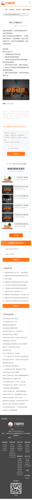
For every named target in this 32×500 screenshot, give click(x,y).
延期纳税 (5, 410)
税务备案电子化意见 (14, 347)
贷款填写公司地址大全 (9, 331)
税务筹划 (20, 460)
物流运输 (12, 448)
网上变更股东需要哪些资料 (10, 328)
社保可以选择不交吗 (8, 318)
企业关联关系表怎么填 (21, 337)
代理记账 (12, 418)
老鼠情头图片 (17, 378)
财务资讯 (20, 471)
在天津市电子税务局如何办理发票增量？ (16, 285)
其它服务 (5, 450)
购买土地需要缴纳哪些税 (21, 375)
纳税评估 (20, 467)
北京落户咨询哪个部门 (9, 391)
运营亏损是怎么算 (8, 385)
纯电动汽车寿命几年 (8, 394)
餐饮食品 (12, 445)
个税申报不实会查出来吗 (21, 359)
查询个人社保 (18, 397)
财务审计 (27, 448)
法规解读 (20, 459)
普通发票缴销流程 (21, 391)
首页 (6, 9)
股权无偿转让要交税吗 (9, 400)
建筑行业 (12, 452)
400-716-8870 (18, 429)
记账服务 (27, 445)
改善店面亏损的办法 (8, 363)
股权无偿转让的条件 (8, 359)
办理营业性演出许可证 (22, 400)
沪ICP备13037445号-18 (18, 437)
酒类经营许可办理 (21, 369)
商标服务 (20, 445)
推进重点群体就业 (8, 378)
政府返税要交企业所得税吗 (10, 344)
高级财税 (27, 450)
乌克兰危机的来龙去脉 (9, 407)
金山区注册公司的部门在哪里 (11, 372)
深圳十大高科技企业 (8, 375)
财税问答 (18, 9)
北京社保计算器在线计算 (21, 356)
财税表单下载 (20, 473)
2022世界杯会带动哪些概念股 (11, 366)
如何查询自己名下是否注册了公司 (14, 291)
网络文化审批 (12, 455)
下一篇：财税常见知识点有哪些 (17, 164)
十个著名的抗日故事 (21, 407)
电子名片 (27, 462)
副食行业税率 (8, 279)
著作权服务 (19, 448)
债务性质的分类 (7, 350)
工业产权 (17, 381)
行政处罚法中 (19, 331)
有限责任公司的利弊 (8, 397)
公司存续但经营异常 (8, 381)
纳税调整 (20, 466)
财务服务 (27, 452)
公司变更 (5, 446)
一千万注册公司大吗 (8, 356)
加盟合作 (27, 478)
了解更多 (16, 235)
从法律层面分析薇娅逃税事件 (11, 388)
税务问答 (20, 464)
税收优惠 (20, 462)
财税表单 (20, 469)
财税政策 (11, 9)
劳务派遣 (12, 450)
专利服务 (20, 446)
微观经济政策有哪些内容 (9, 325)
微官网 (27, 460)
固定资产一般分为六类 (20, 385)
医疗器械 (12, 446)
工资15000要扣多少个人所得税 (11, 353)
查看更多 (16, 306)
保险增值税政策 (13, 410)
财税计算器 (19, 474)
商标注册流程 (19, 418)
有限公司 (5, 347)
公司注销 (5, 448)
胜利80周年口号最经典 (18, 404)
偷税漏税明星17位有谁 (21, 394)
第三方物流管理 (27, 466)
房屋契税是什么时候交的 (9, 340)
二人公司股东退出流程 (9, 369)
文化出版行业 (12, 457)
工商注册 (5, 445)
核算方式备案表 (22, 344)
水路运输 (23, 381)
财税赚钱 (11, 103)
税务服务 (27, 446)
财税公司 (8, 103)
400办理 (27, 459)
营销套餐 (27, 464)
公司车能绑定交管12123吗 (10, 321)
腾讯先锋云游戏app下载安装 (10, 334)
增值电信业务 (12, 453)
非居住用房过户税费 (8, 337)
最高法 (16, 318)
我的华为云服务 (7, 404)
